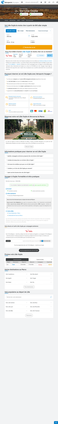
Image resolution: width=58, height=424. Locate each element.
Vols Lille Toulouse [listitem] (34, 310)
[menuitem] (10, 2)
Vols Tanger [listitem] (33, 278)
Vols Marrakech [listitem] (34, 274)
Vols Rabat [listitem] (8, 282)
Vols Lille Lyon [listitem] (9, 306)
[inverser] (29, 35)
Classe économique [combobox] (43, 30)
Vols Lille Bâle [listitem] (9, 310)
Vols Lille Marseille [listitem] (35, 306)
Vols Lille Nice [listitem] (33, 302)
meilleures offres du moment (45, 60)
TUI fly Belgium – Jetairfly (14, 64)
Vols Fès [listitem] (32, 282)
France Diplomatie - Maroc (14, 213)
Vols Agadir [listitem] (9, 278)
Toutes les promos (17, 259)
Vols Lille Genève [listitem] (10, 302)
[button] (24, 14)
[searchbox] (32, 2)
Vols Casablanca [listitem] (10, 274)
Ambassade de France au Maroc (15, 215)
